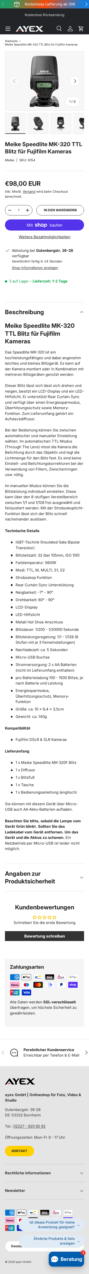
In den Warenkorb (60, 210)
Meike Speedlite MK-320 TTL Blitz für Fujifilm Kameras (41, 44)
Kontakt (19, 1151)
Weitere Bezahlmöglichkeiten (44, 237)
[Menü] (7, 28)
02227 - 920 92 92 (29, 1126)
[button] (81, 28)
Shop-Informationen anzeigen (35, 268)
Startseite (11, 41)
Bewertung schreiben (44, 936)
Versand (29, 191)
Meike (9, 160)
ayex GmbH (23, 1262)
